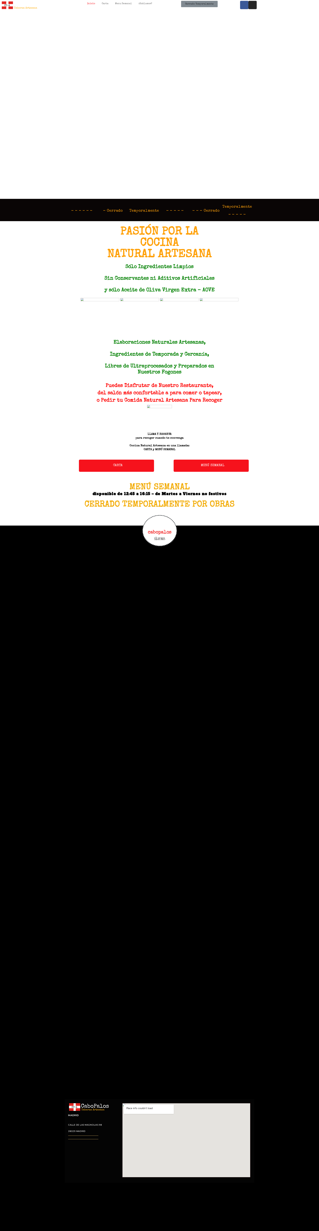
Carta (105, 3)
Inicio (91, 3)
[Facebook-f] (244, 5)
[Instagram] (252, 5)
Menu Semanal (123, 3)
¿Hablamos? (145, 3)
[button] (116, 466)
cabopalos (159, 532)
